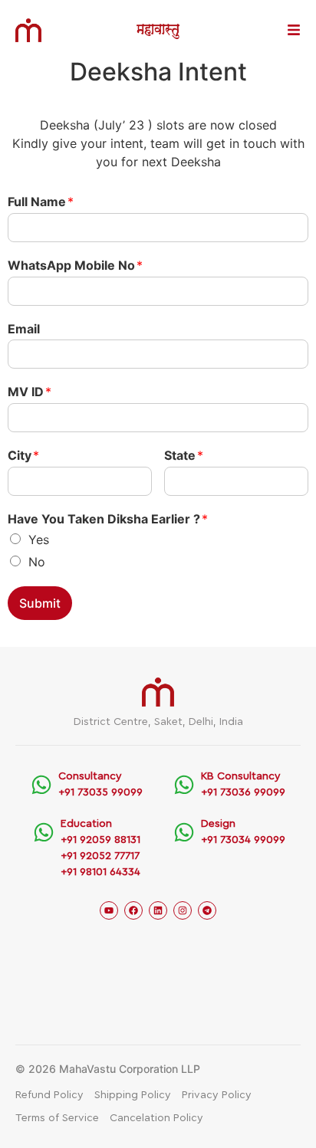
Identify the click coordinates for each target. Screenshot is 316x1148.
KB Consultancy (241, 776)
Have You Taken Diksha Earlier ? (108, 518)
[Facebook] (133, 910)
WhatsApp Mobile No (75, 265)
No (36, 561)
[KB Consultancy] (184, 784)
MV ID (29, 391)
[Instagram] (182, 910)
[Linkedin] (158, 910)
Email (24, 328)
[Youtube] (109, 910)
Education (86, 823)
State (183, 455)
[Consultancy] (41, 784)
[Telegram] (207, 910)
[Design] (184, 832)
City (23, 455)
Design (218, 823)
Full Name (41, 201)
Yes (38, 539)
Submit (40, 603)
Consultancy (90, 776)
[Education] (43, 832)
